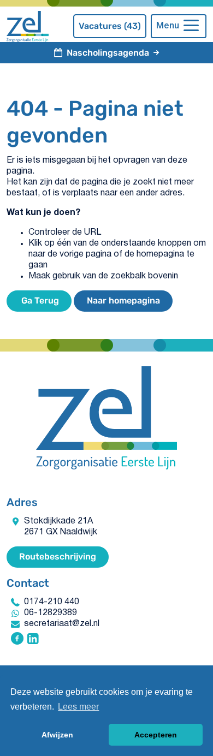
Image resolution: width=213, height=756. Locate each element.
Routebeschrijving (57, 556)
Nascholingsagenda (108, 52)
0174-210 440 (51, 602)
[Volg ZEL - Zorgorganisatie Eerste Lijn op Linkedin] (33, 640)
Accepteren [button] (155, 734)
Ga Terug (39, 300)
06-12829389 (50, 613)
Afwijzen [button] (57, 734)
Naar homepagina (123, 300)
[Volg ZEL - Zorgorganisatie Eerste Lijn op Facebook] (17, 640)
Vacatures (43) (110, 26)
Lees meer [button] (78, 706)
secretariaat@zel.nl (61, 624)
